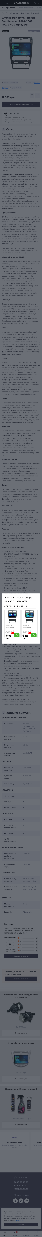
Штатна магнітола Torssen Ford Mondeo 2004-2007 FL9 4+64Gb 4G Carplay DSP (28, 626)
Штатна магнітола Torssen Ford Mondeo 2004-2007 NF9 (11, 626)
